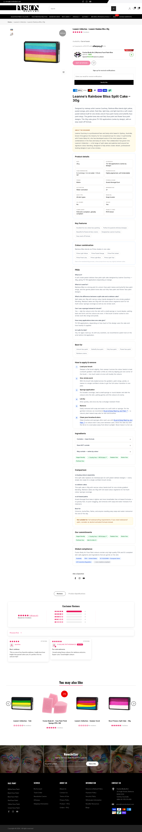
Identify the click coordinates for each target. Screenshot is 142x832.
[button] (78, 32)
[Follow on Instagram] (87, 1)
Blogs (88, 807)
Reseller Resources (92, 804)
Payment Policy (91, 793)
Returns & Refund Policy (94, 789)
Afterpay (37, 800)
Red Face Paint (13, 800)
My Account (38, 789)
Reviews (60, 594)
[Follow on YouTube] (90, 1)
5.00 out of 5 (33, 615)
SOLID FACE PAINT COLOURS (19, 17)
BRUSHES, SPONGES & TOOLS (100, 17)
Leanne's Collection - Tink (22, 721)
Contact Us (64, 793)
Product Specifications (77, 594)
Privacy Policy (64, 800)
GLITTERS (85, 17)
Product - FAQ (65, 804)
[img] (14, 641)
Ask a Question (78, 574)
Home (10, 22)
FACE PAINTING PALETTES (39, 17)
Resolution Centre (40, 796)
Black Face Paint (13, 793)
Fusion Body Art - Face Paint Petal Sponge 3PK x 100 (55, 722)
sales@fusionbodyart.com (13, 1)
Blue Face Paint (13, 797)
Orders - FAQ (64, 807)
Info (104, 46)
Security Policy (91, 796)
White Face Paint (14, 789)
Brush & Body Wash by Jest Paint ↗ (116, 411)
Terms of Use (64, 796)
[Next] (133, 703)
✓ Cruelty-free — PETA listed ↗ (97, 457)
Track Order (38, 793)
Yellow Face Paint (14, 804)
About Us (63, 789)
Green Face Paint (14, 808)
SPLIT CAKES (65, 17)
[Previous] (8, 703)
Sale (115, 17)
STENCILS (76, 17)
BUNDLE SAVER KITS (125, 17)
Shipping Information (41, 804)
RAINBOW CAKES (54, 17)
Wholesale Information (94, 800)
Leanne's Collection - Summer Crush (87, 721)
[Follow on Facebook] (83, 1)
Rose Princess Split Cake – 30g (120, 721)
